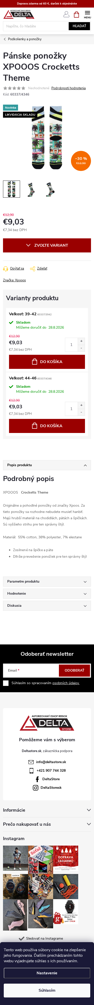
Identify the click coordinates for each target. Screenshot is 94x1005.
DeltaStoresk (51, 787)
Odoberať (74, 670)
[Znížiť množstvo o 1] (81, 348)
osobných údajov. (65, 683)
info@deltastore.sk (51, 762)
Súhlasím (47, 990)
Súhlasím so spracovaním (45, 683)
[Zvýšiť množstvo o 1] (81, 341)
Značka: (14, 280)
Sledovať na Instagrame (44, 938)
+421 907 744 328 (51, 770)
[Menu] (87, 14)
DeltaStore (51, 779)
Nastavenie (47, 973)
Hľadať (79, 26)
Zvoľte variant (51, 245)
